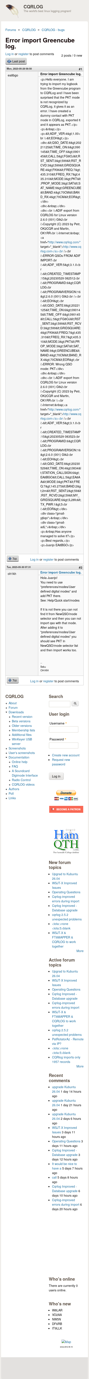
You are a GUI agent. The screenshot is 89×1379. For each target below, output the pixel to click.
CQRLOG (33, 6)
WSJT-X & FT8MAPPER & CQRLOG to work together (64, 939)
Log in (9, 54)
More (80, 951)
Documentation (19, 757)
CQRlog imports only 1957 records (66, 1059)
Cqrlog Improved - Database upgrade (65, 907)
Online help (19, 762)
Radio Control (21, 780)
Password (57, 739)
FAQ (15, 766)
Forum (13, 707)
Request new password (61, 761)
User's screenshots (22, 753)
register (23, 54)
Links (12, 798)
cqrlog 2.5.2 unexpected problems (67, 916)
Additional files (22, 734)
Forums (10, 29)
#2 (80, 567)
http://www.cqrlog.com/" (65, 242)
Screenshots (17, 748)
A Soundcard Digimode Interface (25, 773)
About (13, 703)
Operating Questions (66, 892)
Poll (11, 793)
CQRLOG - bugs (53, 29)
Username (58, 723)
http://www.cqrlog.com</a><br (60, 248)
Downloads (16, 712)
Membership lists (23, 730)
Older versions (22, 725)
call (54, 1177)
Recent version (22, 716)
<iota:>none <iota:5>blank (61, 925)
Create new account (65, 755)
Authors (14, 789)
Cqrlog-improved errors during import (65, 898)
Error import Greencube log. (60, 572)
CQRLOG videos (23, 784)
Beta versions (21, 721)
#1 (80, 69)
